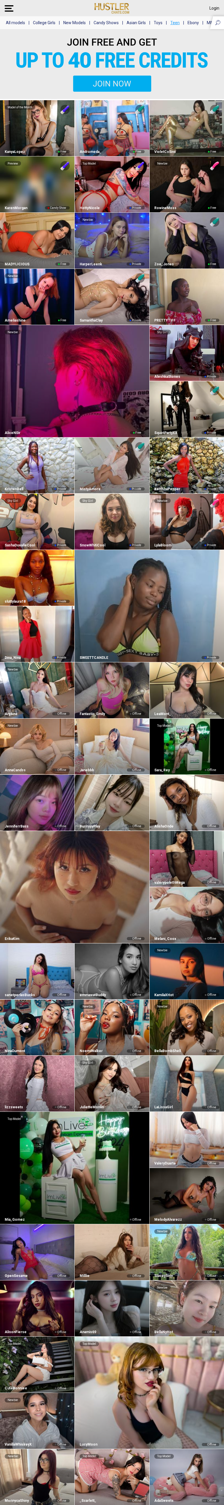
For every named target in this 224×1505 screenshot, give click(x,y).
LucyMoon (88, 1444)
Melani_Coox (165, 939)
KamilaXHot (164, 995)
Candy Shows (106, 22)
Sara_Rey (162, 770)
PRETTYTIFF (165, 320)
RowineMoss (165, 208)
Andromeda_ (90, 152)
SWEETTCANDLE (94, 658)
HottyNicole (89, 208)
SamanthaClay (91, 320)
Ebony (193, 22)
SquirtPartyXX (165, 433)
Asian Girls (136, 22)
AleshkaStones (167, 377)
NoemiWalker (91, 1051)
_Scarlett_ (88, 1501)
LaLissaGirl (163, 1107)
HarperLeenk (91, 264)
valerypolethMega (169, 883)
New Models (74, 22)
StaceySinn (163, 1276)
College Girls (44, 22)
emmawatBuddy (93, 995)
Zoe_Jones (164, 264)
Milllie (84, 1276)
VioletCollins (165, 152)
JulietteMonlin (92, 1107)
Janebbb (87, 770)
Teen (175, 22)
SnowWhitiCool (92, 545)
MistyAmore (90, 489)
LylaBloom (163, 545)
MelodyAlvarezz (168, 1220)
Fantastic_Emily (92, 714)
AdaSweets (164, 1501)
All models (15, 22)
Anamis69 (88, 1332)
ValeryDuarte (165, 1163)
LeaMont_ (162, 714)
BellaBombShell (167, 1051)
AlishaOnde (164, 826)
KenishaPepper (167, 489)
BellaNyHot (163, 1332)
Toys (158, 22)
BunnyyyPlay (90, 826)
